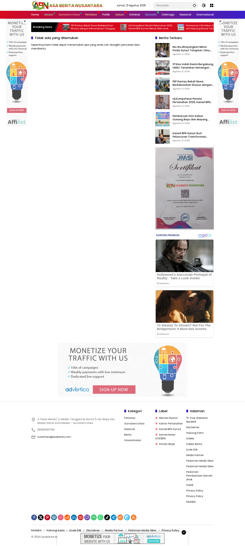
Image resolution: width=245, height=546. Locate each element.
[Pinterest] (47, 517)
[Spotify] (94, 517)
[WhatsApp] (100, 517)
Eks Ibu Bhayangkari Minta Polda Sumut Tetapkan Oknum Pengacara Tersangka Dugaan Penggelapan (193, 48)
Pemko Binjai (167, 444)
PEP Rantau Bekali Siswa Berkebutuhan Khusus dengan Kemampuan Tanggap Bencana (79, 27)
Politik (189, 485)
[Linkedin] (74, 517)
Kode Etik (191, 449)
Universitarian (132, 440)
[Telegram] (114, 517)
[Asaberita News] (67, 5)
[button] (194, 5)
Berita (127, 434)
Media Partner (195, 455)
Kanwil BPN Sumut (170, 429)
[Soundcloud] (120, 517)
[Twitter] (41, 517)
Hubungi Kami (195, 433)
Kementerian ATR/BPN (165, 436)
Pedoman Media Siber (200, 461)
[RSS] (133, 517)
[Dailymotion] (127, 517)
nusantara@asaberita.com (54, 437)
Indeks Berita (194, 444)
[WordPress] (54, 517)
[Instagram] (60, 517)
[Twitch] (87, 517)
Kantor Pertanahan (171, 423)
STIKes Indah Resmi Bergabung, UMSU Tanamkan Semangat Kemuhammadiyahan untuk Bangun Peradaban (193, 66)
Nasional (129, 429)
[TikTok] (107, 517)
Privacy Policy (194, 490)
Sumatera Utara (134, 423)
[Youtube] (80, 517)
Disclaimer (192, 427)
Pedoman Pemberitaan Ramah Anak (199, 475)
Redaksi (191, 502)
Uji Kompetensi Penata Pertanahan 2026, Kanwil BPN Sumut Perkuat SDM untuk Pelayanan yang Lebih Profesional (136, 27)
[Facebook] (34, 517)
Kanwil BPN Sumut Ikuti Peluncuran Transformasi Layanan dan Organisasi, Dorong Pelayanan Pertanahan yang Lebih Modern (193, 135)
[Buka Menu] (211, 5)
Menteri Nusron (168, 418)
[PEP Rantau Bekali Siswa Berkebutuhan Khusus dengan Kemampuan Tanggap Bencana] (162, 85)
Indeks (190, 438)
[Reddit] (67, 517)
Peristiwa (129, 418)
